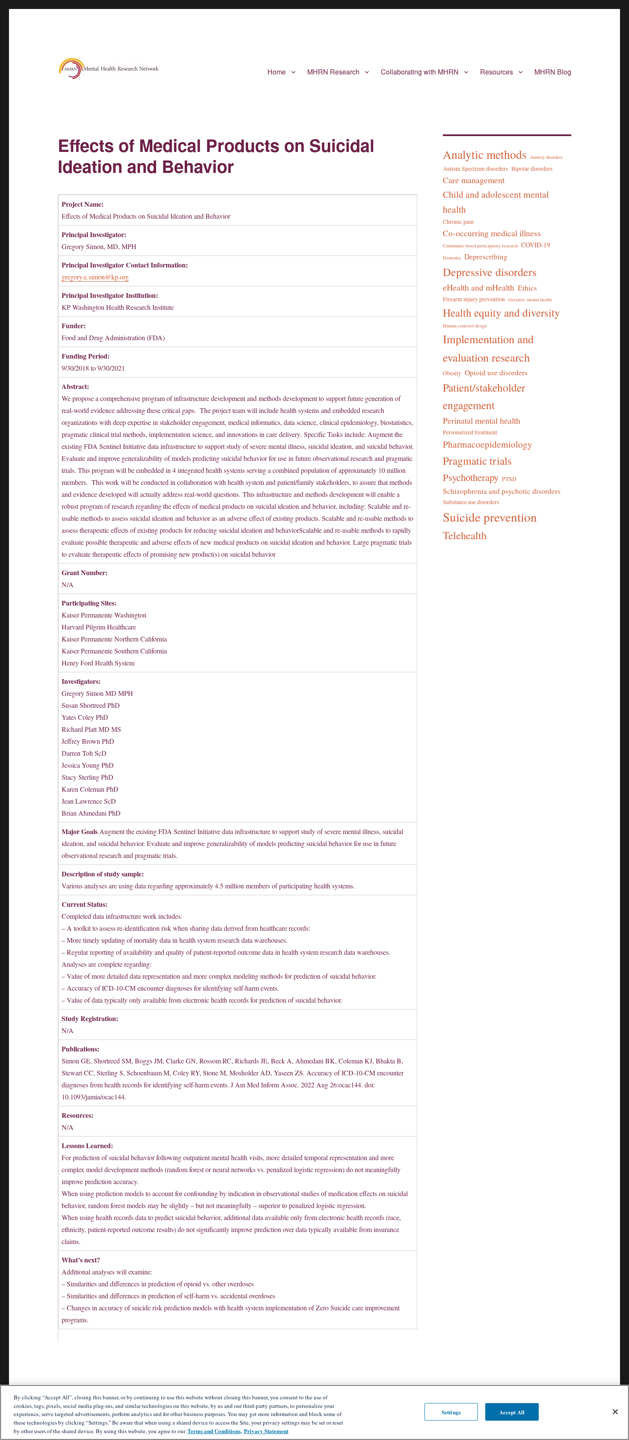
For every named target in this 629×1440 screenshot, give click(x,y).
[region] (314, 1412)
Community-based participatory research (480, 246)
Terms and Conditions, (214, 1431)
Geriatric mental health (530, 300)
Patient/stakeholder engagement (484, 396)
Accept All (512, 1411)
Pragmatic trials (477, 460)
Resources (496, 72)
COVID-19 (535, 244)
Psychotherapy (470, 477)
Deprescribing (485, 256)
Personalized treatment (470, 432)
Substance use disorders (471, 502)
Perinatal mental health (481, 420)
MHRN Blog (552, 72)
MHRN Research (333, 72)
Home (276, 72)
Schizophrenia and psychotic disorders (502, 491)
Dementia (452, 258)
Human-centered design (465, 326)
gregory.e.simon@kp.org (95, 276)
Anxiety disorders (546, 157)
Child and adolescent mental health (496, 201)
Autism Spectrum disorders (475, 168)
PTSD (509, 479)
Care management (473, 180)
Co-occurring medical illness (492, 233)
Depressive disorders (490, 271)
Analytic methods (485, 154)
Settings (451, 1411)
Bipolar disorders (531, 168)
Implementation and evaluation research (488, 348)
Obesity (452, 373)
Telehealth (465, 535)
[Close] (615, 1411)
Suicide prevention (490, 516)
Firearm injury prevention (474, 299)
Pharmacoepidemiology (487, 444)
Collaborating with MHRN (420, 72)
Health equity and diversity (501, 312)
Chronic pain (458, 222)
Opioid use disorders (496, 372)
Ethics (527, 288)
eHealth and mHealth (478, 287)
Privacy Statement (266, 1431)
